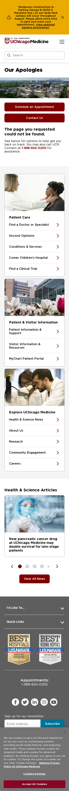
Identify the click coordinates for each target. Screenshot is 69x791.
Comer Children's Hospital (28, 257)
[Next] (55, 566)
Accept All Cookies (34, 784)
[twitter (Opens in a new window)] (25, 702)
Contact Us (34, 118)
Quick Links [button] (15, 621)
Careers (15, 463)
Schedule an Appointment (34, 107)
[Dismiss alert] (63, 17)
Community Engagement (27, 452)
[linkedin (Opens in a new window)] (34, 702)
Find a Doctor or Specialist (29, 224)
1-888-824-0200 (34, 148)
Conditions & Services (25, 246)
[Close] (65, 732)
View (39, 24)
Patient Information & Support (25, 331)
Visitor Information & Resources (24, 345)
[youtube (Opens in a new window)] (53, 702)
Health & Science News (26, 419)
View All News (34, 579)
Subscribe (52, 723)
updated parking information (38, 26)
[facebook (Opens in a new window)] (15, 702)
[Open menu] (62, 42)
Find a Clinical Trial (23, 268)
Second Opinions (21, 235)
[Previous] (14, 566)
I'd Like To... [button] (15, 608)
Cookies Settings (34, 773)
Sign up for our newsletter (24, 716)
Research (16, 441)
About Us (16, 430)
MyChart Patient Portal (26, 358)
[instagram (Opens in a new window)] (44, 702)
